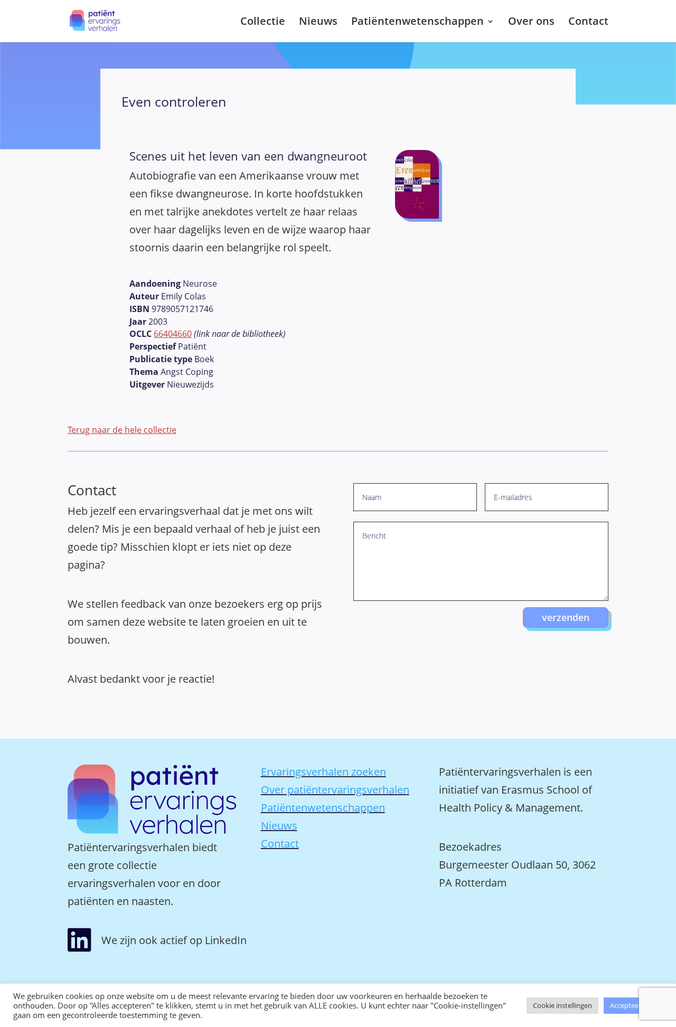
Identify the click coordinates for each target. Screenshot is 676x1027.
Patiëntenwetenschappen (417, 22)
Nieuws (318, 22)
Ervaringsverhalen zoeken (323, 772)
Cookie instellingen (562, 1005)
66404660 (173, 334)
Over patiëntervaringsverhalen (335, 790)
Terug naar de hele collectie (122, 430)
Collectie (262, 22)
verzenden (565, 617)
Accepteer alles (633, 1005)
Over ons (531, 22)
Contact (588, 22)
